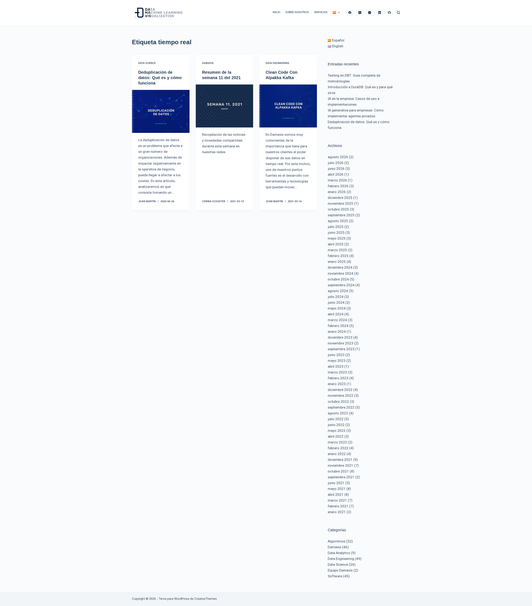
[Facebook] (350, 12)
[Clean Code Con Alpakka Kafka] (288, 106)
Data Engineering (277, 63)
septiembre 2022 (341, 407)
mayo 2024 (337, 308)
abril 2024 (336, 314)
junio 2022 (336, 425)
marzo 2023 (337, 372)
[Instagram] (369, 12)
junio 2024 (336, 302)
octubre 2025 (338, 209)
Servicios (321, 12)
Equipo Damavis (340, 570)
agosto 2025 (338, 221)
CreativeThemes (205, 599)
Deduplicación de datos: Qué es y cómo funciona (160, 77)
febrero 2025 (338, 256)
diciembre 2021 (340, 460)
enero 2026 (337, 192)
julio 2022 (336, 419)
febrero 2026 (338, 186)
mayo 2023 (337, 361)
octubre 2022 (338, 401)
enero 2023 (337, 384)
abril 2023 (336, 366)
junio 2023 (336, 355)
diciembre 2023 (340, 337)
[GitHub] (389, 12)
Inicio (276, 12)
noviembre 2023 (340, 343)
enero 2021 (337, 512)
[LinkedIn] (379, 12)
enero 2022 (337, 454)
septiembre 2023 (341, 349)
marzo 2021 (337, 500)
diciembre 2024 (340, 267)
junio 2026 (336, 168)
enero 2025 (337, 262)
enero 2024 (337, 331)
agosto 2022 (338, 413)
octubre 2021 (338, 471)
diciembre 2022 (340, 390)
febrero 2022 (338, 448)
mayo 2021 (337, 489)
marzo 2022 (337, 442)
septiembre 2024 (341, 285)
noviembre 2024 (340, 273)
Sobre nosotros (297, 12)
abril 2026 (336, 174)
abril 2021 (336, 494)
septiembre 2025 (341, 215)
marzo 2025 (337, 250)
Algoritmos (336, 541)
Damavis (208, 63)
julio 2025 (336, 227)
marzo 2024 (337, 320)
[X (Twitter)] (359, 12)
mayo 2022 (337, 430)
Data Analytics (339, 553)
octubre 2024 (338, 279)
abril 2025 (336, 244)
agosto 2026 (338, 157)
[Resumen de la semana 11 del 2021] (224, 106)
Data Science (147, 63)
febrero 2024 (338, 326)
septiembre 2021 (341, 477)
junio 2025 (336, 232)
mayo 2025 (337, 238)
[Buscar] (398, 12)
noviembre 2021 (340, 465)
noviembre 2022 (340, 395)
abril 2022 (336, 436)
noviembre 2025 (340, 203)
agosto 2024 (338, 291)
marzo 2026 (337, 180)
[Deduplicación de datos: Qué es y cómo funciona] (161, 111)
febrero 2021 (338, 506)
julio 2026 (336, 163)
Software (335, 576)
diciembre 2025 (340, 198)
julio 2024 (336, 297)
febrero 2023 (338, 378)
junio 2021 (336, 483)
